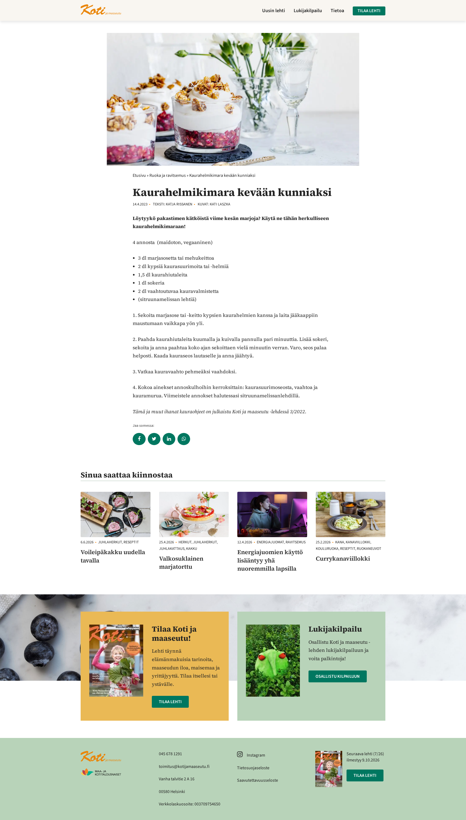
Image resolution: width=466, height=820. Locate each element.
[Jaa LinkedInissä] (169, 439)
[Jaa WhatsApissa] (183, 439)
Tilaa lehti (369, 11)
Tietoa (337, 11)
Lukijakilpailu (308, 11)
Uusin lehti (273, 11)
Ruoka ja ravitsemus (167, 175)
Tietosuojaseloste (253, 768)
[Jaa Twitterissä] (154, 439)
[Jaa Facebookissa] (139, 439)
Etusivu (139, 175)
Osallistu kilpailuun (338, 676)
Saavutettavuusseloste (257, 780)
